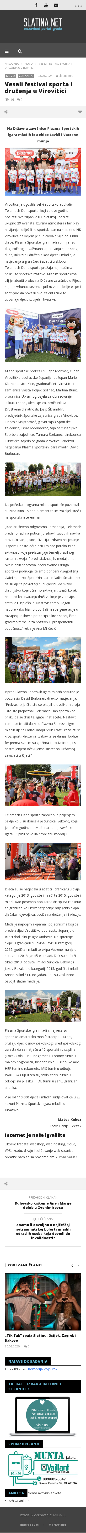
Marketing (57, 1524)
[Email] (56, 5)
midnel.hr (68, 1157)
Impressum (29, 1524)
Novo (29, 63)
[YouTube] (46, 5)
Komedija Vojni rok (42, 1369)
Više (80, 112)
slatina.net (66, 76)
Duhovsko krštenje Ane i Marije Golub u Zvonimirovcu (43, 1203)
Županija (26, 76)
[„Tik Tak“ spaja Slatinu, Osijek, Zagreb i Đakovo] (43, 1301)
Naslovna (12, 63)
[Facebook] (36, 5)
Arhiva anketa (19, 1500)
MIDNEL (59, 1515)
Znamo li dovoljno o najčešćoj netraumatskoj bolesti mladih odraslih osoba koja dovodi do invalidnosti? (43, 1229)
